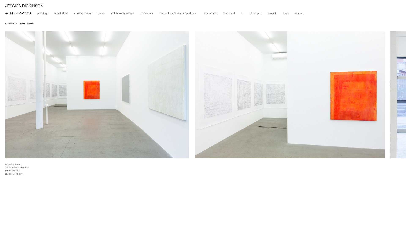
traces (101, 13)
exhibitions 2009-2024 (18, 13)
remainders (60, 13)
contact (299, 13)
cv (242, 13)
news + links (210, 13)
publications (147, 13)
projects (272, 13)
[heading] (21, 6)
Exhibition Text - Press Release (19, 23)
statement (229, 13)
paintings (42, 13)
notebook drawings (122, 13)
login (286, 13)
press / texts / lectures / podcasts (178, 13)
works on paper (83, 13)
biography (256, 13)
